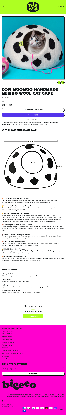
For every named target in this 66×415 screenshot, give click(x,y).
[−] (3, 104)
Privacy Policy (6, 348)
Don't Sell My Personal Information (13, 353)
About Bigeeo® (6, 359)
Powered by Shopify (8, 406)
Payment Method (7, 336)
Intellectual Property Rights (10, 350)
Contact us (5, 356)
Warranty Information (8, 342)
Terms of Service (7, 345)
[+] (10, 104)
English (60, 409)
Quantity (4, 101)
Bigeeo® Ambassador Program (12, 328)
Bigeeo (9, 404)
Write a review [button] (33, 316)
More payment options (33, 119)
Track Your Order (7, 331)
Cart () (61, 7)
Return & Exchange (8, 339)
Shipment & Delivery (8, 334)
